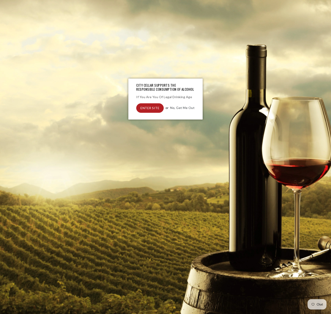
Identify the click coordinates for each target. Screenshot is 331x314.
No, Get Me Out (182, 108)
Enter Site (150, 108)
